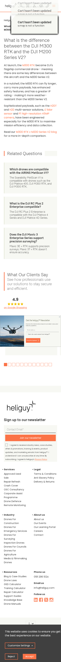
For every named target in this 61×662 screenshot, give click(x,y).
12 (50, 364)
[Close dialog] (60, 317)
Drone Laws (10, 580)
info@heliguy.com (44, 588)
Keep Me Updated (32, 340)
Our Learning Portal (44, 527)
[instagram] (51, 600)
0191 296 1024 (41, 577)
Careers (38, 531)
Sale (6, 477)
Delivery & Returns (44, 481)
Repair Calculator (13, 592)
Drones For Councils (15, 546)
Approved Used (12, 473)
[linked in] (36, 600)
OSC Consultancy (14, 489)
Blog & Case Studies (15, 576)
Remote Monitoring (15, 505)
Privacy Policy (41, 459)
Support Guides (12, 596)
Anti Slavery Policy (44, 477)
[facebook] (41, 600)
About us (39, 519)
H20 (11, 110)
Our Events (40, 523)
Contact (38, 535)
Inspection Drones (14, 542)
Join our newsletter (30, 438)
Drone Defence (12, 501)
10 (42, 364)
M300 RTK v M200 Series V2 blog (36, 132)
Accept (29, 656)
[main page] (10, 5)
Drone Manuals (12, 603)
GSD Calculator (12, 584)
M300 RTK (28, 65)
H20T (53, 106)
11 (46, 364)
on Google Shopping (15, 307)
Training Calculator (15, 588)
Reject (11, 656)
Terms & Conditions (45, 473)
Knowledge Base (13, 600)
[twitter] (46, 600)
